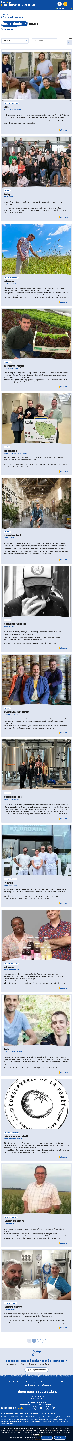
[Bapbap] (36, 162)
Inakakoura (9, 967)
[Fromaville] (36, 851)
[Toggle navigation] (71, 4)
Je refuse (47, 1437)
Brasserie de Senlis (13, 535)
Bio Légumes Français (14, 366)
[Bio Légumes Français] (36, 334)
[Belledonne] (36, 250)
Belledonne (9, 281)
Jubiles (7, 1049)
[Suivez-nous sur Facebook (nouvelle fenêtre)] (27, 1408)
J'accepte (60, 1437)
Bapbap (7, 194)
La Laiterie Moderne (13, 1307)
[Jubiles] (36, 1020)
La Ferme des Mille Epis (14, 1221)
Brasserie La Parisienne (15, 623)
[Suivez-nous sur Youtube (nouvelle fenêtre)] (41, 1408)
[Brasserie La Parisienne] (36, 592)
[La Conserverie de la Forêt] (36, 1105)
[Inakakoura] (36, 936)
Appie (6, 107)
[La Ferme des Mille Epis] (36, 1189)
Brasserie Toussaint (13, 797)
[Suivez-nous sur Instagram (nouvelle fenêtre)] (47, 1408)
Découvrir (64, 130)
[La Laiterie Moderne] (36, 1275)
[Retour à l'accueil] (6, 2)
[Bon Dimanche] (36, 419)
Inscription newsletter (38, 1370)
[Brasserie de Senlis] (36, 504)
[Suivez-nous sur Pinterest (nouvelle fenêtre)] (54, 1408)
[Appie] (36, 75)
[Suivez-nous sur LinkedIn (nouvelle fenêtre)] (34, 1408)
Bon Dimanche (10, 451)
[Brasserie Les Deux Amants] (36, 680)
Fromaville (8, 882)
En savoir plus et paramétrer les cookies (23, 1437)
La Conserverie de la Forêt (16, 1136)
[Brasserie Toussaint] (36, 765)
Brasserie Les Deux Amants (16, 712)
